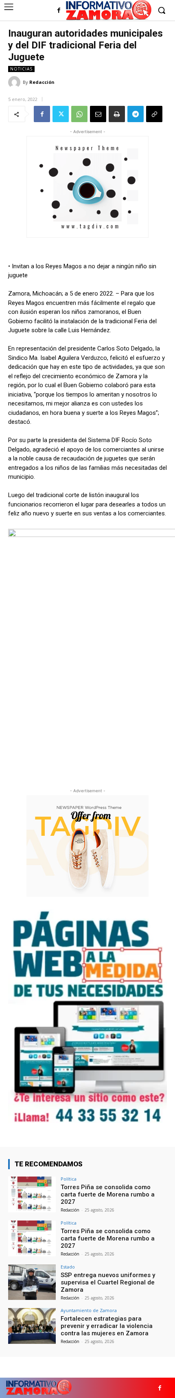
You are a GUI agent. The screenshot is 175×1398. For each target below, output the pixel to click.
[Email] (98, 114)
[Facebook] (58, 10)
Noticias (21, 69)
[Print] (117, 114)
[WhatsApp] (79, 114)
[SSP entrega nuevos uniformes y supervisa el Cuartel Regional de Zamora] (32, 1282)
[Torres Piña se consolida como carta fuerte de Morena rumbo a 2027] (32, 1194)
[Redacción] (15, 82)
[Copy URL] (154, 114)
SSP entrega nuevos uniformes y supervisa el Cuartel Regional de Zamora (108, 1282)
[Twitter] (60, 114)
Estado (68, 1266)
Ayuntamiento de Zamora (89, 1310)
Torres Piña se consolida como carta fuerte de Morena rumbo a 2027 (108, 1194)
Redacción (42, 82)
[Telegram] (135, 114)
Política (69, 1179)
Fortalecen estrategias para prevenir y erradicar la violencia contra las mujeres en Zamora (107, 1326)
